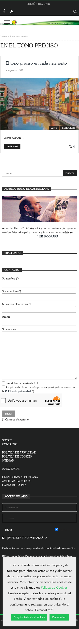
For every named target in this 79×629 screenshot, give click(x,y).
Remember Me (67, 529)
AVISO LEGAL (11, 469)
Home (3, 36)
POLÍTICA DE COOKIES (17, 456)
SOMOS (7, 440)
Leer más (12, 146)
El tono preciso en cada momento (36, 63)
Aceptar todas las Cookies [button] (29, 617)
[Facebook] (4, 12)
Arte (54, 128)
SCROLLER (68, 128)
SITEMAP (8, 460)
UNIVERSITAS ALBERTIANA (20, 477)
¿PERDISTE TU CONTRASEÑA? (26, 538)
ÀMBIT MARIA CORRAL (17, 481)
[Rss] (12, 12)
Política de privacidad (18, 391)
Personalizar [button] (59, 617)
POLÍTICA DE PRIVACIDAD (19, 452)
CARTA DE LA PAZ (14, 485)
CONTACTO (9, 444)
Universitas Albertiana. (59, 556)
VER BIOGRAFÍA (47, 236)
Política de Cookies (54, 587)
